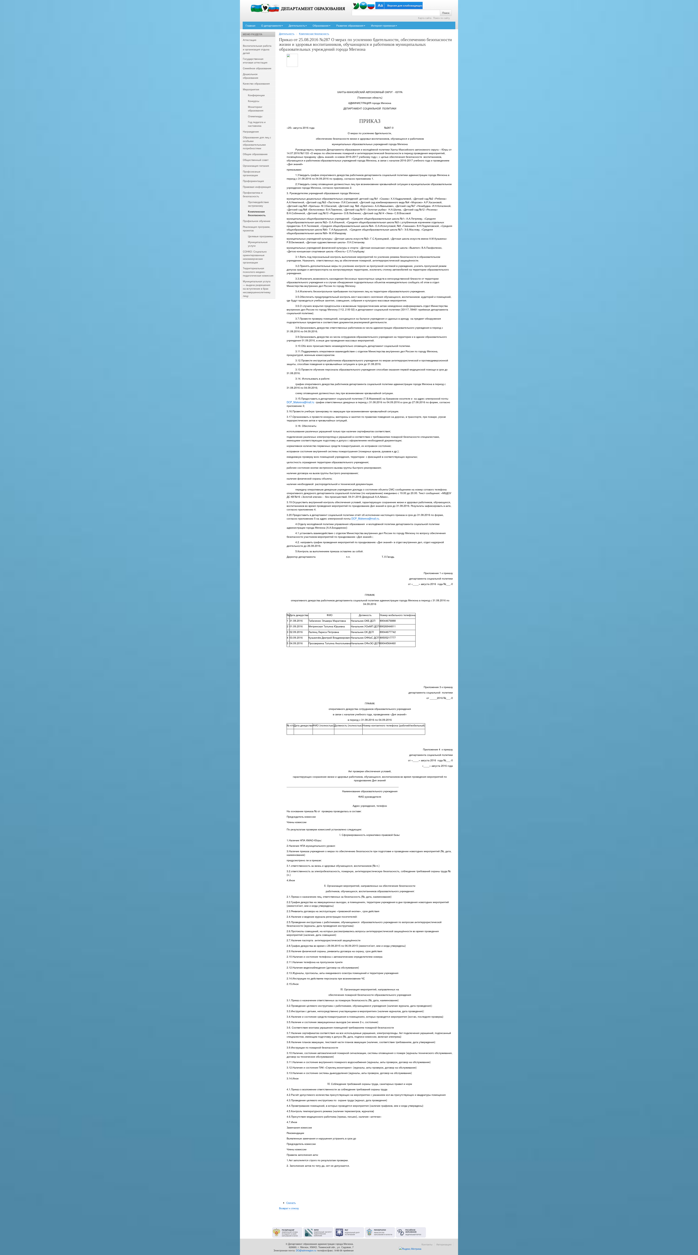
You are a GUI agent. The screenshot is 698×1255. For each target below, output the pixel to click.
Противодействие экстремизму (258, 203)
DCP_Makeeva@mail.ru (300, 402)
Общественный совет (255, 160)
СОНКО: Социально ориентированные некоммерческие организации (255, 257)
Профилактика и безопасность (252, 194)
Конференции (256, 95)
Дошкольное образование (250, 75)
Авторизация (444, 1244)
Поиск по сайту (441, 18)
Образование (321, 25)
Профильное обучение (256, 221)
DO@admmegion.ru (306, 1250)
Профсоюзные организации (251, 173)
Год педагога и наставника (257, 123)
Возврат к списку (289, 1208)
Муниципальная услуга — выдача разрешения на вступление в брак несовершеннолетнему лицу (256, 288)
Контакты (427, 1244)
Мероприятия (251, 89)
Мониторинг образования (255, 108)
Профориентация (253, 181)
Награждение (251, 131)
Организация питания (256, 165)
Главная (250, 25)
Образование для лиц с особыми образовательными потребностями (257, 142)
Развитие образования (349, 25)
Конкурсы (253, 101)
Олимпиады (255, 116)
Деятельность (297, 25)
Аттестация (249, 40)
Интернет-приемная (383, 25)
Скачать (291, 1202)
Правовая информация (257, 187)
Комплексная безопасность (314, 33)
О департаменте (271, 25)
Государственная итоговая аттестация (255, 60)
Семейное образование (257, 68)
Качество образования (256, 83)
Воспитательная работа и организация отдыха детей (257, 49)
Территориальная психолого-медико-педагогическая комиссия (258, 271)
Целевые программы (260, 236)
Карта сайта (424, 18)
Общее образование (255, 154)
